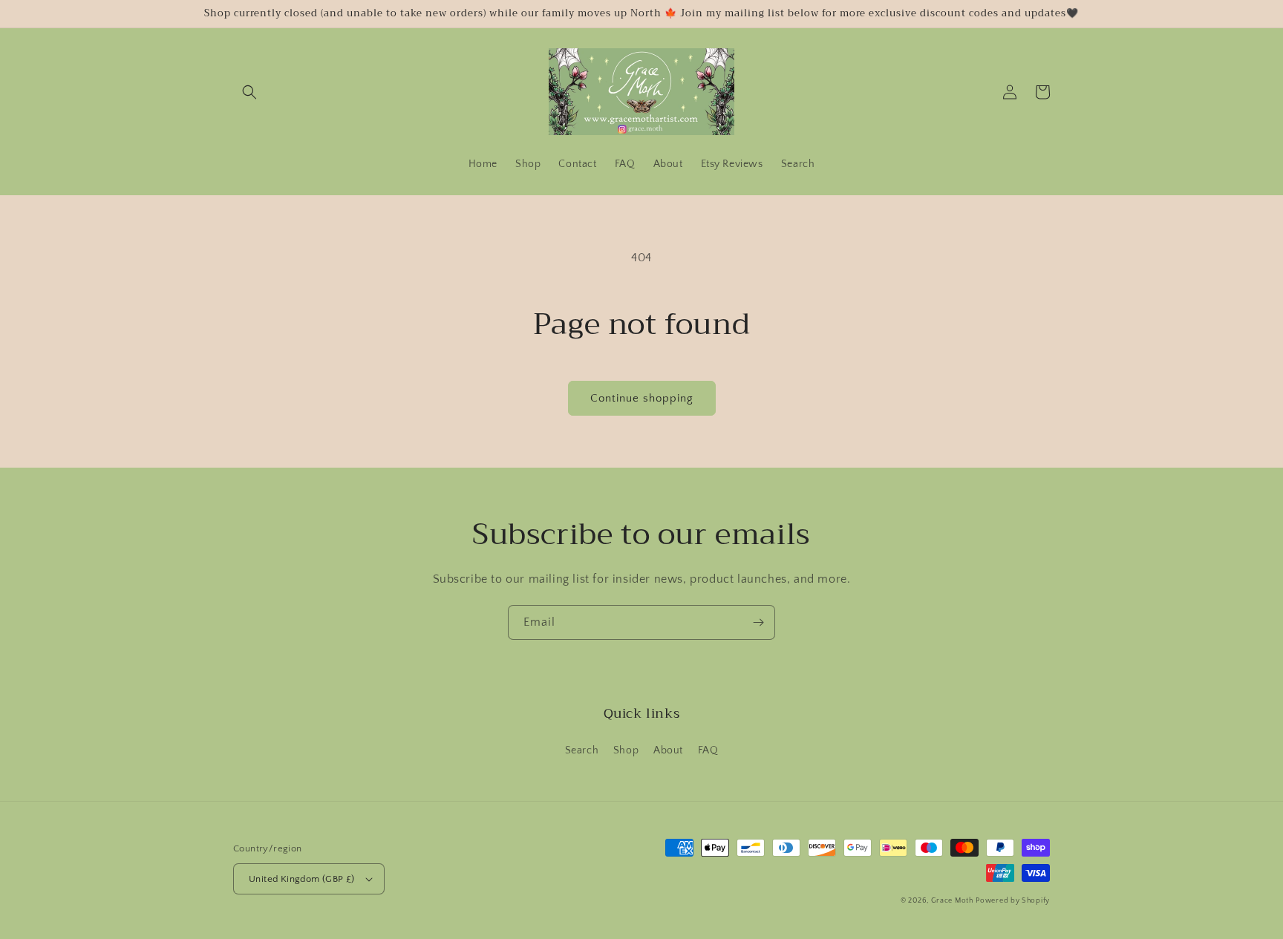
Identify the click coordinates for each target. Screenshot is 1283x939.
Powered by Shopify (1013, 901)
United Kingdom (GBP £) (302, 879)
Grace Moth (952, 901)
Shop (626, 750)
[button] (249, 92)
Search (582, 750)
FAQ (708, 750)
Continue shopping (641, 398)
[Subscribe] (758, 622)
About (668, 750)
